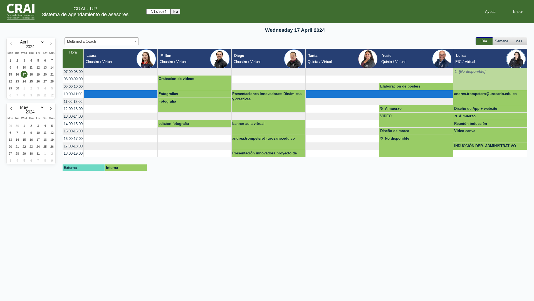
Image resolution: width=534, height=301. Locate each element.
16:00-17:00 (73, 139)
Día (484, 41)
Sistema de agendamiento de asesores (85, 14)
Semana (501, 41)
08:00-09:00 (73, 79)
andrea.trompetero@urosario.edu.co (485, 94)
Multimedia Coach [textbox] (81, 41)
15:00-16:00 (73, 131)
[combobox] (102, 41)
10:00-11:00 (73, 94)
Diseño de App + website (475, 108)
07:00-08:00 (73, 72)
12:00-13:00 (73, 109)
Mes (518, 41)
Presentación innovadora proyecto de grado (264, 154)
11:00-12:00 (73, 101)
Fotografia (167, 101)
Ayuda (490, 11)
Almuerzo (393, 108)
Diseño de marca (394, 131)
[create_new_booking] (120, 72)
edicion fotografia (174, 124)
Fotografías (168, 94)
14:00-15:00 (73, 124)
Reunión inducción (470, 124)
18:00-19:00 (73, 153)
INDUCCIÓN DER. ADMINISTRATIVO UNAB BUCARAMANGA (485, 147)
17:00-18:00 (73, 146)
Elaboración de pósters (400, 86)
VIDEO (386, 116)
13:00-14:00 (73, 116)
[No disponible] (472, 71)
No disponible (397, 138)
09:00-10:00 (73, 86)
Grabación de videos (176, 79)
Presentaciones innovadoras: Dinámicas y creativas (266, 96)
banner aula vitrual (248, 124)
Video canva (464, 131)
